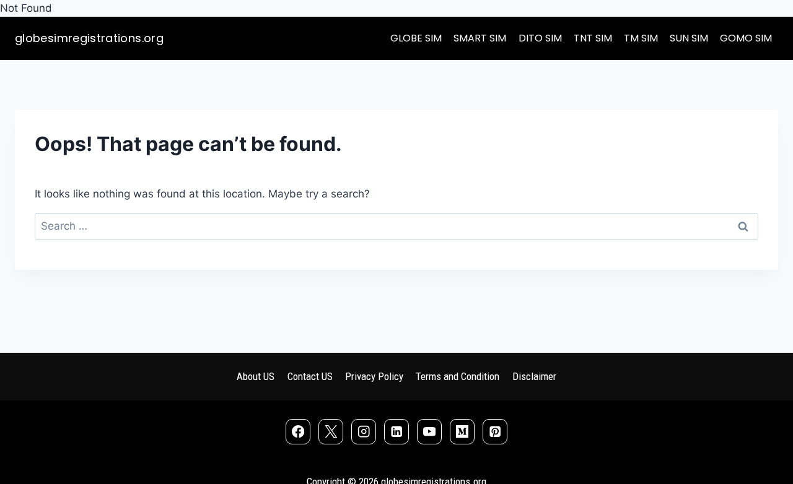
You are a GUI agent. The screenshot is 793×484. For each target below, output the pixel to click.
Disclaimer (534, 376)
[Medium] (462, 431)
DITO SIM (540, 38)
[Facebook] (298, 431)
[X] (331, 431)
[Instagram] (364, 431)
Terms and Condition (457, 376)
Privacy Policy (374, 376)
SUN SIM (689, 38)
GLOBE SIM (416, 38)
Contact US (310, 376)
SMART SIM (479, 38)
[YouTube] (429, 431)
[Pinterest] (495, 431)
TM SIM (641, 38)
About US (255, 376)
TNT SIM (593, 38)
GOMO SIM (746, 38)
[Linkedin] (397, 431)
